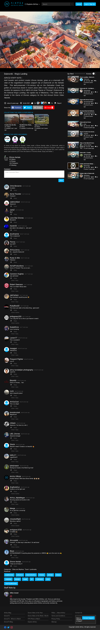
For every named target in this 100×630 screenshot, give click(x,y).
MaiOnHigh (87, 165)
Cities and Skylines (18, 569)
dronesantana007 (88, 101)
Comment (7, 169)
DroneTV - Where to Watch (12, 619)
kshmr (17, 579)
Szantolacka (87, 90)
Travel (27, 569)
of (32, 579)
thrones (39, 579)
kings (58, 575)
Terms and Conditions (58, 616)
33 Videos (12, 159)
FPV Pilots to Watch (34, 619)
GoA (47, 579)
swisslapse (87, 175)
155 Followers (13, 163)
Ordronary (86, 79)
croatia (20, 575)
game (25, 579)
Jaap (85, 124)
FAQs (53, 613)
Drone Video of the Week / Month (38, 616)
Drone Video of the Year (35, 613)
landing (8, 579)
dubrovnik (9, 575)
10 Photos (12, 161)
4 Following (12, 165)
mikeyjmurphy (87, 154)
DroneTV (7, 616)
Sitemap (54, 622)
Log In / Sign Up (90, 4)
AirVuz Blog (7, 613)
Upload (79, 4)
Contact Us (78, 613)
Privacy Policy (55, 619)
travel (41, 575)
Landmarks (33, 569)
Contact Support (88, 618)
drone (50, 575)
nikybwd (86, 133)
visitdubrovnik (11, 584)
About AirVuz (61, 613)
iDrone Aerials (14, 157)
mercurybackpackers (89, 113)
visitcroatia (31, 575)
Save (61, 180)
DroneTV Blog (8, 622)
